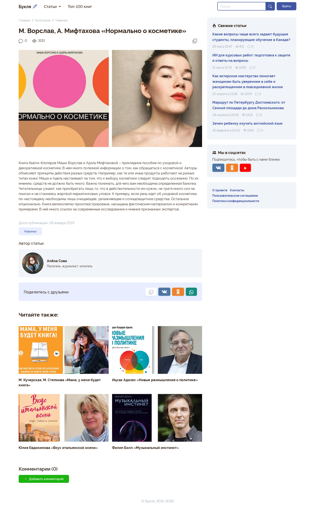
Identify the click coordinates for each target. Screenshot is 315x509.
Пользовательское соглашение (235, 195)
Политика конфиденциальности (235, 201)
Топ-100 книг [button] (80, 6)
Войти (286, 6)
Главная (24, 20)
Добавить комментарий (46, 479)
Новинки (62, 20)
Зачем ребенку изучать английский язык (247, 123)
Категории (42, 20)
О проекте (219, 190)
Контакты (237, 190)
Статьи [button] (51, 6)
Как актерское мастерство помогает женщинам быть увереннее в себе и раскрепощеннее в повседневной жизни (247, 81)
